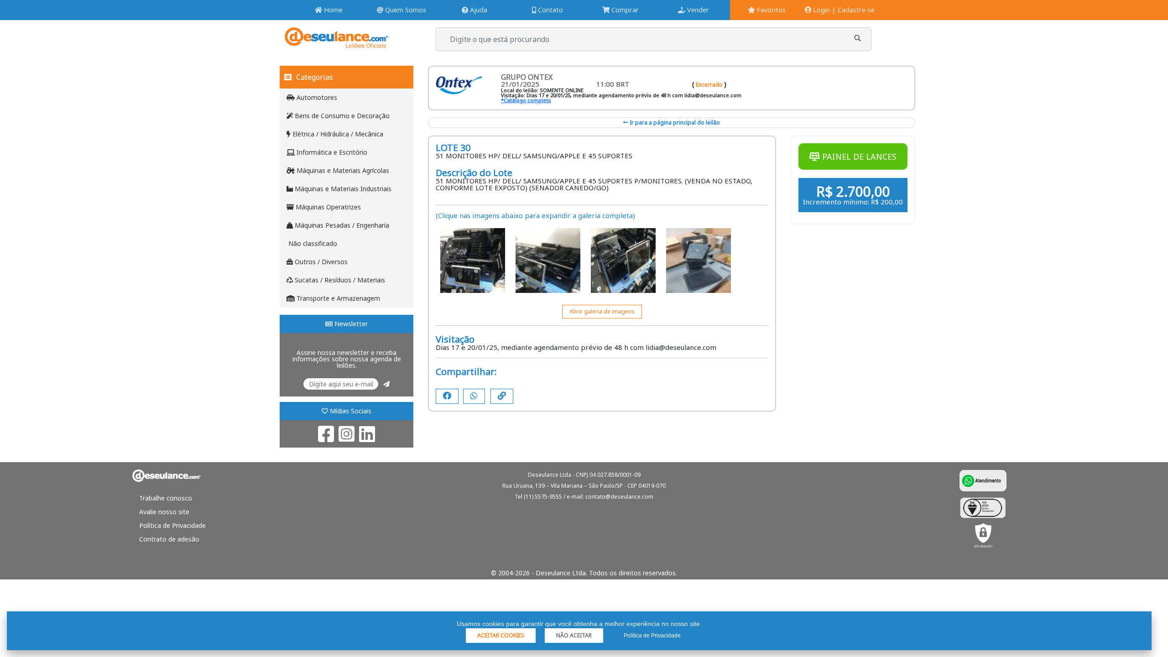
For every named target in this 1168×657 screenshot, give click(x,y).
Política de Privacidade (172, 525)
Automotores (316, 97)
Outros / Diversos (320, 261)
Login (820, 9)
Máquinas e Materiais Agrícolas (342, 170)
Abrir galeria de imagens (602, 311)
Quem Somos (404, 9)
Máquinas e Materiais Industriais (342, 188)
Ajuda (477, 9)
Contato (549, 9)
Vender (697, 9)
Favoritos (770, 9)
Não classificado (312, 243)
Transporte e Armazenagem (337, 298)
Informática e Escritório (331, 152)
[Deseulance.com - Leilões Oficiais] (336, 43)
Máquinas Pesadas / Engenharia (341, 225)
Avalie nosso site (164, 511)
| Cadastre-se (853, 9)
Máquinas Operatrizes (327, 207)
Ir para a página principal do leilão (674, 122)
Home (332, 9)
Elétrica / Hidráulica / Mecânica (337, 134)
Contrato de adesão (169, 539)
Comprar (624, 9)
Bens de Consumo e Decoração (341, 115)
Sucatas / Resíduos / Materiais (339, 280)
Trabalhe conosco (165, 498)
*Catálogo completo (526, 100)
